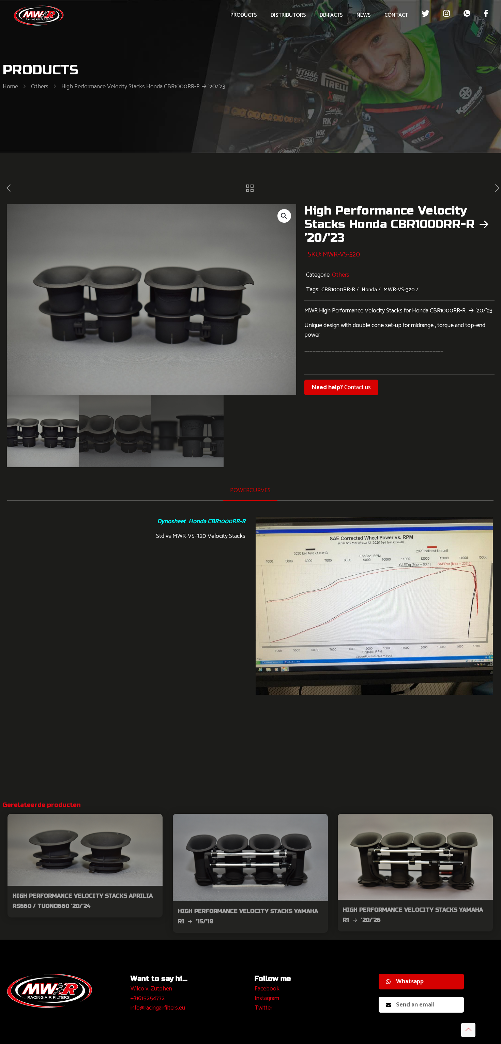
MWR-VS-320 (399, 289)
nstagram (267, 998)
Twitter (263, 1008)
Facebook (267, 989)
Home (10, 87)
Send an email (415, 1005)
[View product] (153, 823)
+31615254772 (148, 998)
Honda (369, 289)
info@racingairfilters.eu (158, 1008)
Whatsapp (410, 981)
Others (39, 87)
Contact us (341, 387)
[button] (284, 216)
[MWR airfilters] (39, 15)
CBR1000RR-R (338, 289)
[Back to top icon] (468, 1030)
